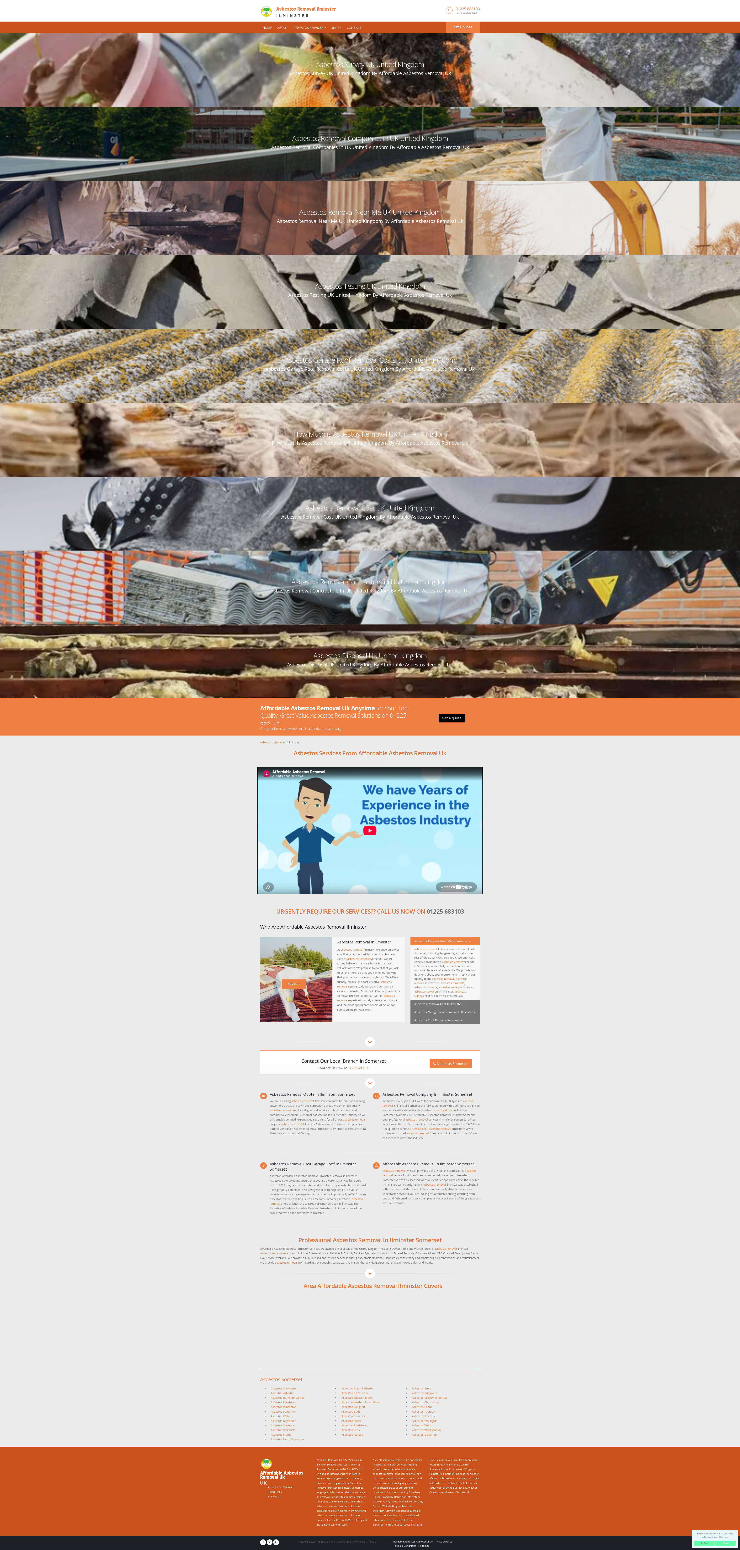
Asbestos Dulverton (424, 1434)
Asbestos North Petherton (287, 1439)
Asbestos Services (308, 28)
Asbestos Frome (281, 1434)
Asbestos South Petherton (357, 1388)
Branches (273, 1496)
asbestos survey (424, 987)
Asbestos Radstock (353, 1416)
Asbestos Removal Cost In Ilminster (438, 1004)
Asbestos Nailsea (352, 1434)
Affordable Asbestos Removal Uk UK (412, 1541)
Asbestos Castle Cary (354, 1393)
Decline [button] (704, 1543)
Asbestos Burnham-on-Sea (287, 1397)
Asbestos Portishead (354, 1425)
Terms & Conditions (405, 1545)
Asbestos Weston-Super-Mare (360, 1402)
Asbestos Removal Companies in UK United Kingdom (370, 138)
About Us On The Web (280, 1487)
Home (267, 28)
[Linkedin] (276, 1542)
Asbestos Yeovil (351, 1430)
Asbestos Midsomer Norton (429, 1397)
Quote (336, 28)
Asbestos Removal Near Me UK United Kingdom (370, 212)
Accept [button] (726, 1543)
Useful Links (275, 1492)
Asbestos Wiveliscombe (426, 1430)
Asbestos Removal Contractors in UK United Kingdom (370, 582)
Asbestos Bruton (422, 1388)
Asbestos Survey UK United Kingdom (370, 64)
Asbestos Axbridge (282, 1393)
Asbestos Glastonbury (425, 1402)
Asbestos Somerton (283, 1411)
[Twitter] (269, 1542)
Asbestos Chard (422, 1407)
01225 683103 (468, 8)
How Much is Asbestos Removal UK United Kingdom (370, 434)
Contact (354, 28)
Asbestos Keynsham (283, 1421)
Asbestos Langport (353, 1407)
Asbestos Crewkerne (283, 1388)
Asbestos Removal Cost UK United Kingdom (370, 508)
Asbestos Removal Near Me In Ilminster (441, 941)
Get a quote (463, 27)
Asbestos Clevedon (283, 1425)
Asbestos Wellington (424, 1421)
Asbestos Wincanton (283, 1407)
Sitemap (425, 1545)
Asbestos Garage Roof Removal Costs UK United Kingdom (370, 360)
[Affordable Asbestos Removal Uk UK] (266, 1463)
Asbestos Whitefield (283, 1430)
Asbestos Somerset (452, 1063)
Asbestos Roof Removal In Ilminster (438, 1020)
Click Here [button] (723, 1537)
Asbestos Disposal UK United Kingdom (370, 655)
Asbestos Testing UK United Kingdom (370, 286)
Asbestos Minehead (283, 1402)
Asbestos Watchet (282, 1416)
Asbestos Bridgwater (425, 1393)
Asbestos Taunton (423, 1411)
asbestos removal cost (438, 1110)
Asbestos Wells (421, 1425)
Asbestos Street (351, 1421)
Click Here (294, 984)
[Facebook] (263, 1542)
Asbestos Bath (350, 1411)
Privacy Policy (444, 1541)
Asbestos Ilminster (423, 1416)
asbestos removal (352, 949)
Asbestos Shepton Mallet (357, 1397)
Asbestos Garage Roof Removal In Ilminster (444, 1012)
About (282, 28)
